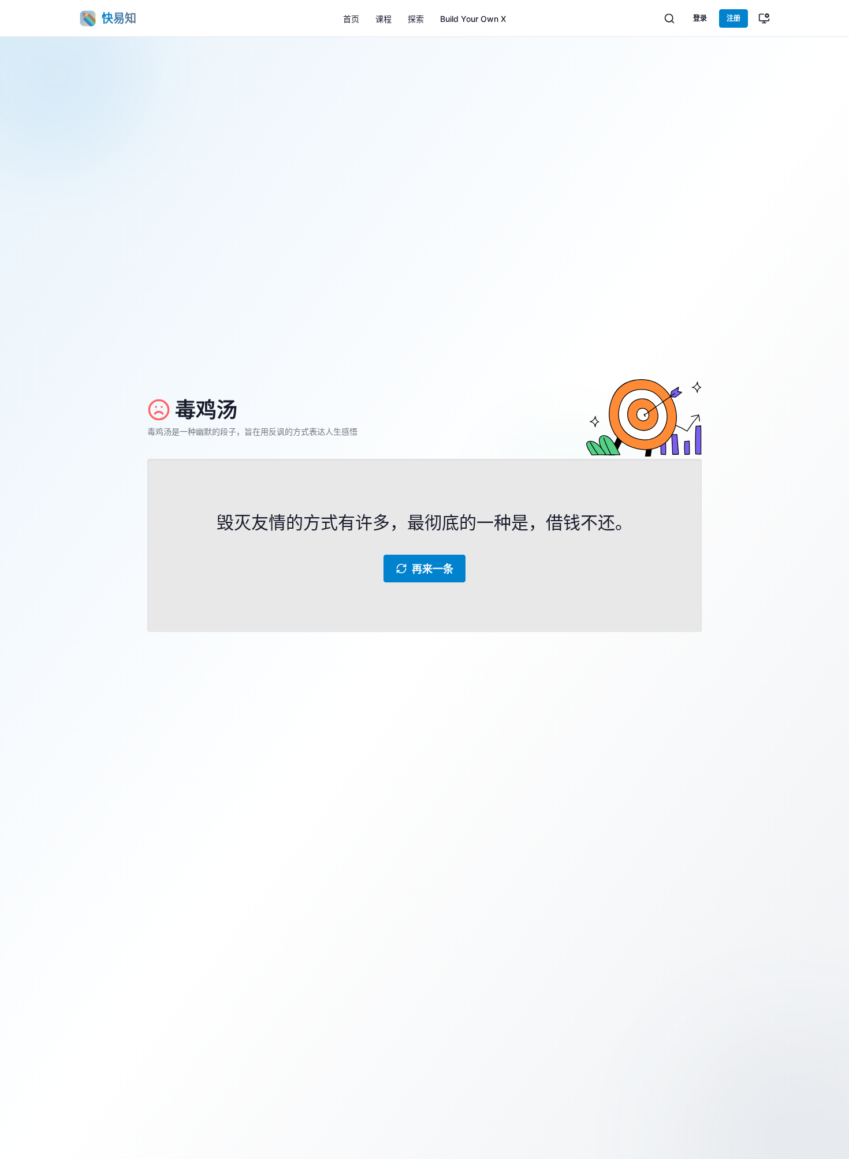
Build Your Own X (473, 19)
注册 (733, 18)
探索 (416, 19)
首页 (351, 19)
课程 (383, 19)
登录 (700, 18)
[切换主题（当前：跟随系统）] (764, 18)
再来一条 (432, 569)
